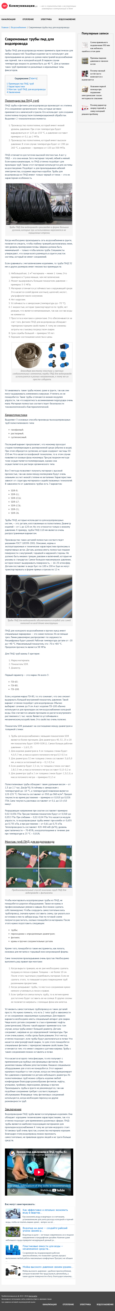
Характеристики (16, 86)
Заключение (13, 92)
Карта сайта (33, 1296)
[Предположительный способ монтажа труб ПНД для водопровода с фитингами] (39, 846)
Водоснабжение (67, 19)
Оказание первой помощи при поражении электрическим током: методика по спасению (94, 92)
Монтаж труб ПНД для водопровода (26, 89)
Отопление (28, 19)
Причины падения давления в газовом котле (99, 61)
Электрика (46, 19)
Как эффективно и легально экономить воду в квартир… (45, 1211)
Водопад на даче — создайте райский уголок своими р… (45, 1229)
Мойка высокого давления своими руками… (48, 1267)
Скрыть (33, 78)
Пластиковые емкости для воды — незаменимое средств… (43, 1247)
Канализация (8, 19)
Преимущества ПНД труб (20, 83)
